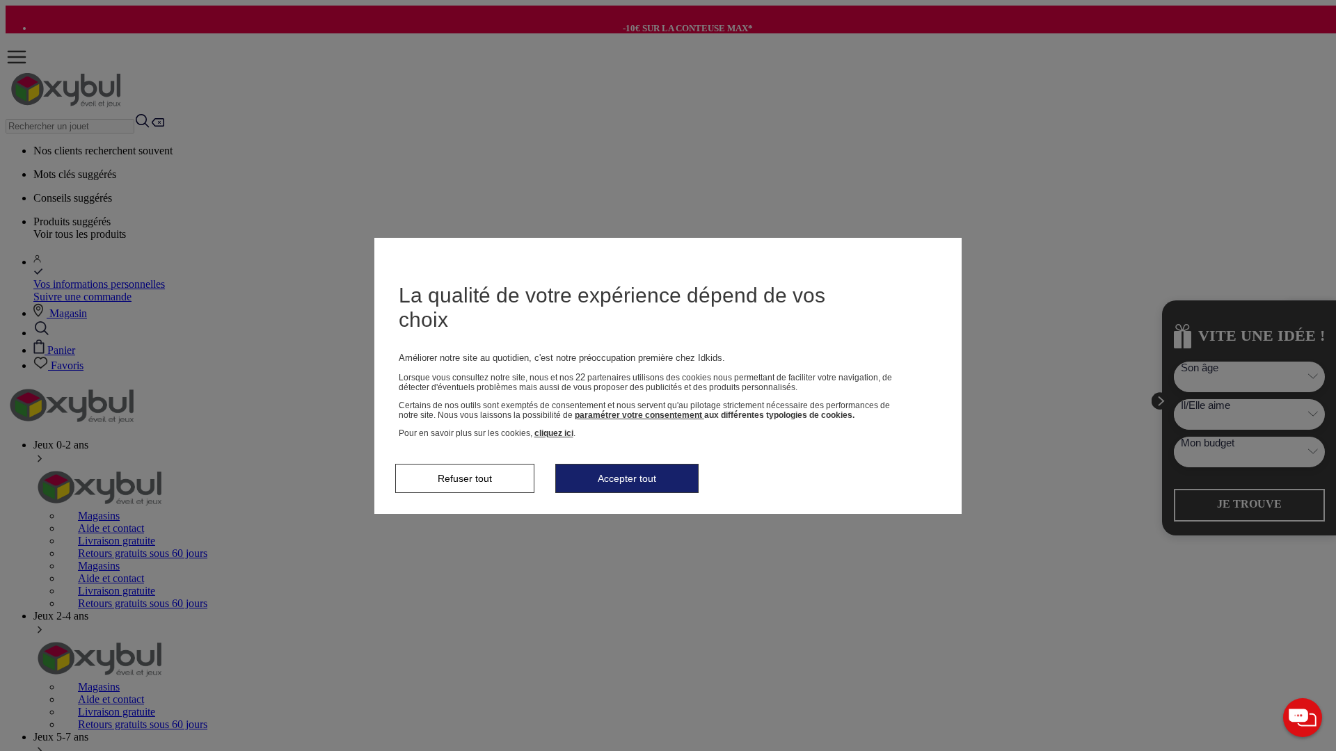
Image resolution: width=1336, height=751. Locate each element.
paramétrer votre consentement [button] (639, 415)
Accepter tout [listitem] (627, 478)
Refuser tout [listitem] (465, 478)
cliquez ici (553, 433)
